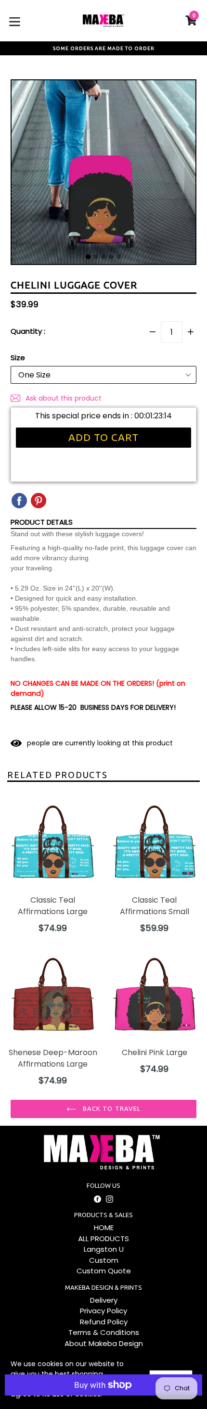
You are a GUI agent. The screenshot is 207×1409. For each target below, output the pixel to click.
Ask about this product (63, 398)
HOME (104, 1227)
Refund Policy (104, 1322)
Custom (103, 1260)
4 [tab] (111, 256)
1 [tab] (88, 256)
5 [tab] (118, 256)
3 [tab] (103, 256)
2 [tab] (95, 256)
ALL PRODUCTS (103, 1238)
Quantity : (28, 331)
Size (18, 357)
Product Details (42, 522)
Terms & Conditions (103, 1332)
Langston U (104, 1249)
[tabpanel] (103, 174)
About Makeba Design (104, 1343)
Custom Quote (104, 1271)
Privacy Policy (103, 1311)
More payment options (104, 1401)
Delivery (103, 1300)
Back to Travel (111, 1108)
